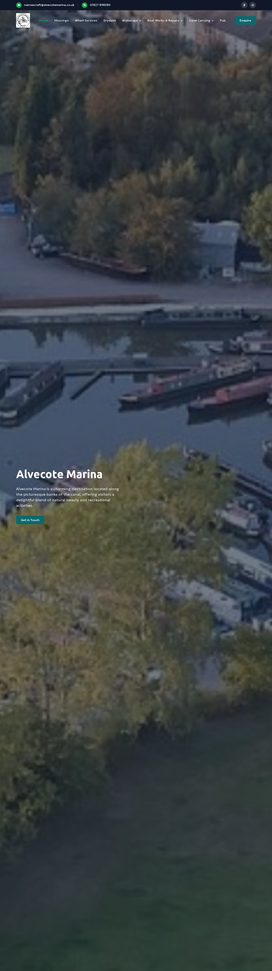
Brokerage (130, 20)
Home (43, 20)
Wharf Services (86, 20)
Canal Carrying (199, 20)
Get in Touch (30, 520)
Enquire (245, 20)
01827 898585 (100, 5)
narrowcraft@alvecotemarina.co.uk (49, 5)
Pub (223, 20)
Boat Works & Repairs (163, 20)
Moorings (61, 20)
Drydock (110, 20)
